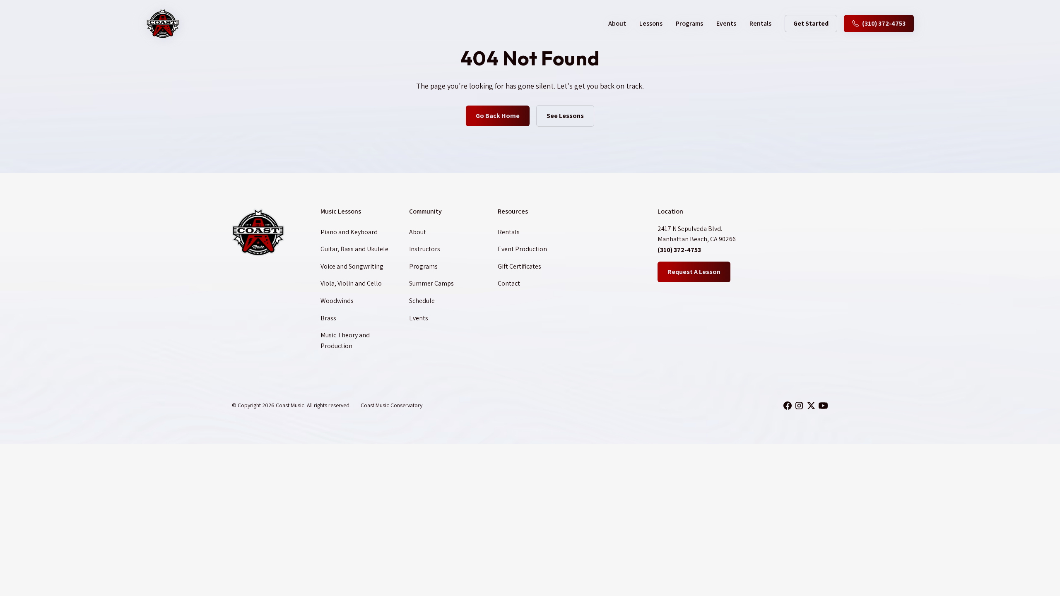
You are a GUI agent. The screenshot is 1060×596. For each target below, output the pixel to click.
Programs (689, 23)
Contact (509, 283)
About (417, 232)
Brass (328, 318)
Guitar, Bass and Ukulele (354, 249)
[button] (617, 23)
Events (726, 23)
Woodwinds (337, 300)
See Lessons (565, 115)
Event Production (522, 249)
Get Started (811, 23)
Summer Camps (431, 283)
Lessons (650, 23)
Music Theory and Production (345, 340)
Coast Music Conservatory (391, 405)
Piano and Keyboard (349, 232)
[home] (162, 23)
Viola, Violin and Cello (351, 283)
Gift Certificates (519, 266)
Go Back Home (498, 115)
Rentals (760, 23)
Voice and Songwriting (351, 266)
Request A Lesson (693, 271)
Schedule (422, 300)
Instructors (424, 249)
